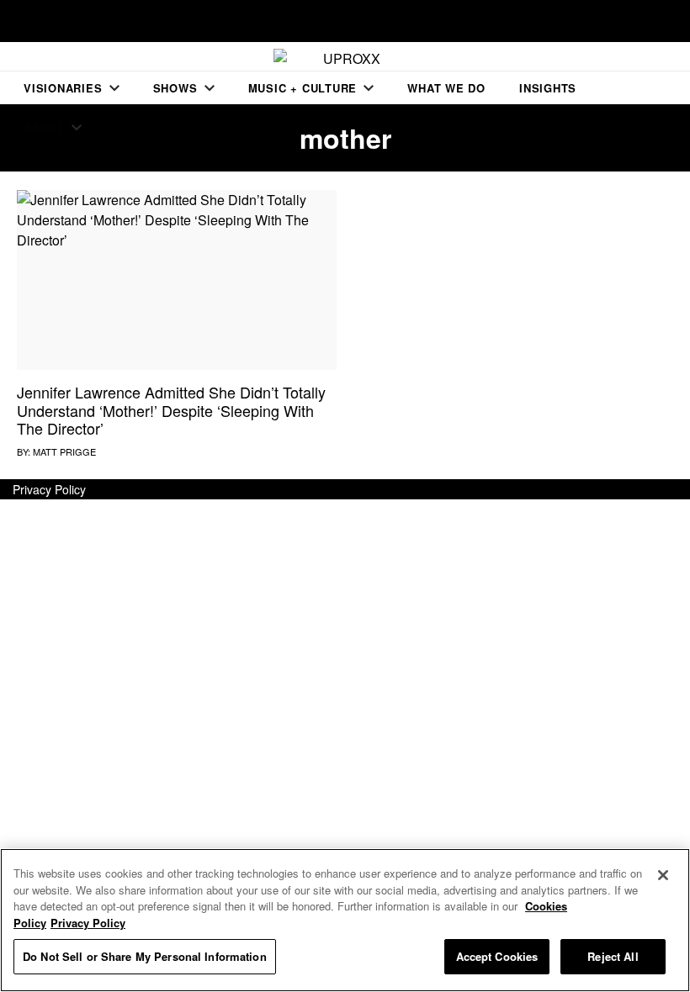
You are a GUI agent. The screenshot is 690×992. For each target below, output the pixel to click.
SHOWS (175, 88)
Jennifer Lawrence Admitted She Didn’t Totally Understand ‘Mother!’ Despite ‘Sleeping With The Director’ (171, 410)
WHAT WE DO (446, 88)
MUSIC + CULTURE (303, 88)
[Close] (663, 875)
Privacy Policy (49, 489)
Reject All (612, 956)
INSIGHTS (547, 88)
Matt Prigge (64, 451)
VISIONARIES (63, 88)
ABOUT (44, 127)
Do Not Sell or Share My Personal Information (145, 956)
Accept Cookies (497, 956)
